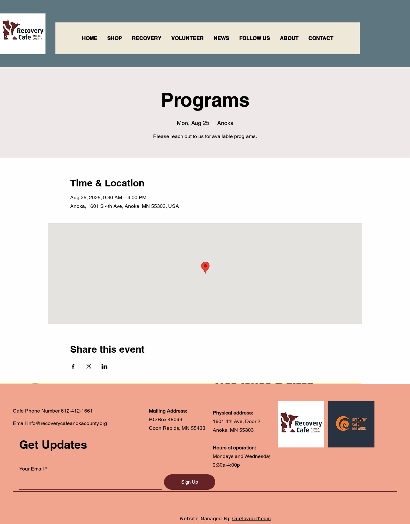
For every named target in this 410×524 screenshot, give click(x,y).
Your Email (31, 468)
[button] (146, 38)
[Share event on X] (89, 366)
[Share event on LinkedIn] (105, 366)
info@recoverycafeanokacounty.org (67, 423)
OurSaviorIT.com (251, 518)
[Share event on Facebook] (73, 366)
